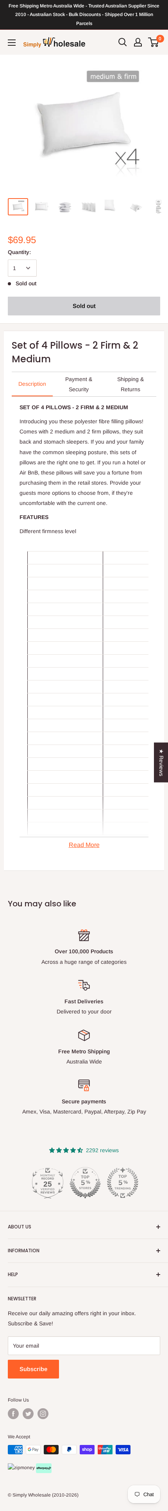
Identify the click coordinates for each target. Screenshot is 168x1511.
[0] (154, 42)
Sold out (84, 306)
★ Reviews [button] (161, 762)
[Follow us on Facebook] (13, 1413)
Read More (84, 844)
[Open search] (122, 42)
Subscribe (33, 1369)
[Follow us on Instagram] (43, 1413)
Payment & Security (78, 384)
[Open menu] (12, 42)
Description (32, 384)
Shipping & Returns (130, 384)
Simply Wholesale (32, 1495)
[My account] (138, 42)
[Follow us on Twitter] (28, 1413)
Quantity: (19, 252)
